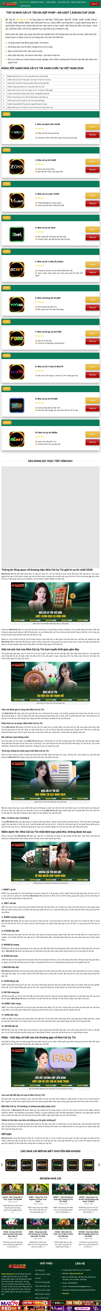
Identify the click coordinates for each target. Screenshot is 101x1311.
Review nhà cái (25, 6)
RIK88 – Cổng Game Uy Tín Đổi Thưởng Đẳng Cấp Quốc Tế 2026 (88, 1199)
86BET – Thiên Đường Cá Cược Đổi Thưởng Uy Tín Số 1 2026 (63, 1199)
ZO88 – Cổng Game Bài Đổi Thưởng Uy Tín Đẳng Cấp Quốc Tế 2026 (38, 1234)
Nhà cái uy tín (24, 2)
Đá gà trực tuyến (64, 2)
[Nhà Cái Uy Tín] (9, 4)
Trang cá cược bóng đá (78, 2)
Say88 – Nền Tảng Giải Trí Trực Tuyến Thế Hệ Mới (12, 1198)
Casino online (51, 2)
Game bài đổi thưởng (37, 2)
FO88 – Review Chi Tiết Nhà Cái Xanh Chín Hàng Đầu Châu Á (12, 1234)
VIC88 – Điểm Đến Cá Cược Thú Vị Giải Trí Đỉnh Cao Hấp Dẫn (63, 1234)
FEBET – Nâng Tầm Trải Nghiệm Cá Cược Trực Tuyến (38, 1199)
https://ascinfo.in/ (76, 1273)
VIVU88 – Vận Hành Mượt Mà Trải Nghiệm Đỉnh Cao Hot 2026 (88, 1234)
